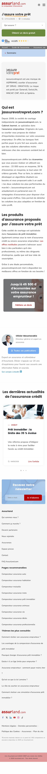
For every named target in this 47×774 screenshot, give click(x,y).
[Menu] (44, 5)
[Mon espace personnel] (39, 5)
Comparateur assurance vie (13, 612)
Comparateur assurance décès (14, 618)
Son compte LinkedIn (11, 372)
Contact (5, 555)
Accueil (5, 47)
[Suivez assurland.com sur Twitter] (7, 718)
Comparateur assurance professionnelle (18, 624)
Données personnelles (27, 726)
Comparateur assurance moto (14, 593)
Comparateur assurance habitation (16, 580)
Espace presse (8, 549)
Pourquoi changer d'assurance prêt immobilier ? (22, 655)
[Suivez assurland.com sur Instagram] (18, 718)
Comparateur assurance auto (14, 574)
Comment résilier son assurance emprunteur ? (21, 637)
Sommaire (11, 53)
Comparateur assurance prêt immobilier (18, 599)
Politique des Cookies (11, 731)
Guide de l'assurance (20, 47)
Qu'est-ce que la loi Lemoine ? (14, 679)
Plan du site (38, 731)
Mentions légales (9, 726)
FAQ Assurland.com (10, 561)
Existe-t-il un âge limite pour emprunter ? (19, 661)
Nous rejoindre (8, 536)
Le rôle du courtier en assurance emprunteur (20, 686)
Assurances (6, 542)
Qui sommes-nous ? (10, 517)
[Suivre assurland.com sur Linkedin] (10, 718)
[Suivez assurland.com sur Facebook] (3, 718)
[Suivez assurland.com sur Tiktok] (22, 718)
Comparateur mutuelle (11, 586)
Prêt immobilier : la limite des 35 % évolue (22, 431)
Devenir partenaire (9, 530)
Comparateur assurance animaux (15, 605)
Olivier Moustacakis (26, 335)
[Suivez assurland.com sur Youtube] (14, 718)
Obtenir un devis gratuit (23, 32)
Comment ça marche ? (11, 523)
